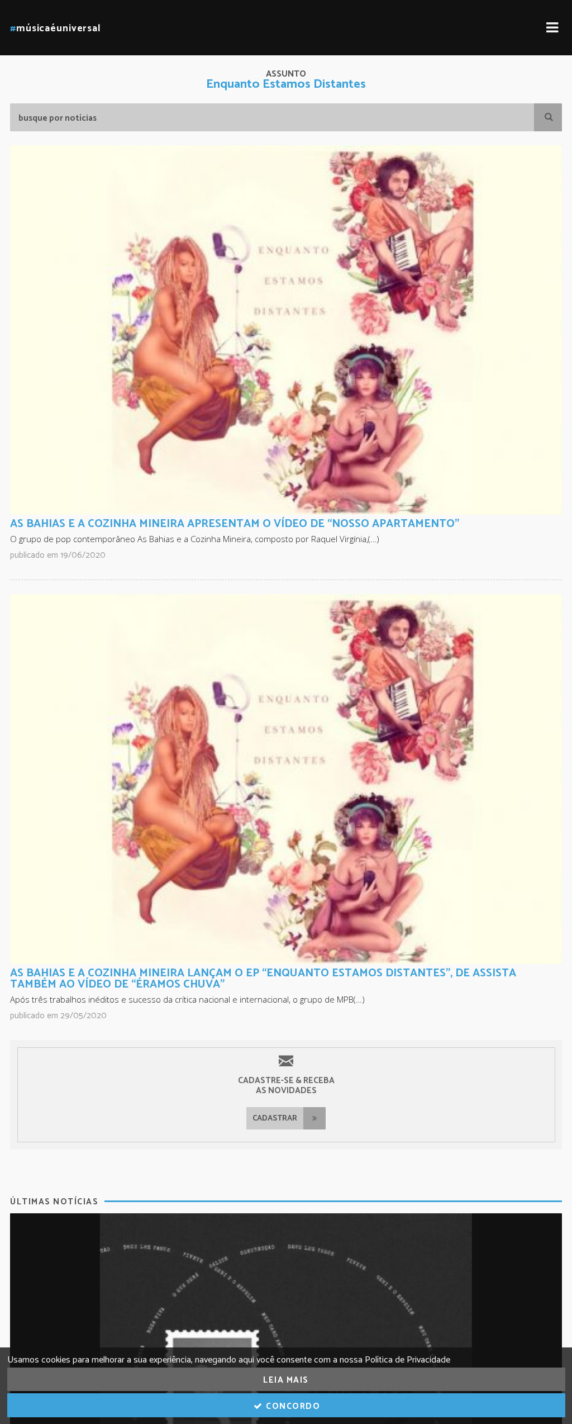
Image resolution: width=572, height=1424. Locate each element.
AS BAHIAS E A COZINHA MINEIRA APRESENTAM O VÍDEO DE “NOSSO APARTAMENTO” (234, 524)
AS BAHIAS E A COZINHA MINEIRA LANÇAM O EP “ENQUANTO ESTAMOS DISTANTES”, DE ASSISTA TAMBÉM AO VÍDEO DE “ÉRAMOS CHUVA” (263, 979)
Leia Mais (286, 1380)
